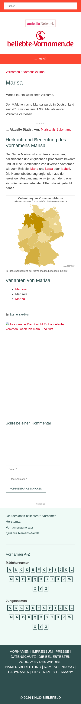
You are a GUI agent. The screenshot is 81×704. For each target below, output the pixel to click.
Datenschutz (23, 657)
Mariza (20, 299)
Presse (62, 651)
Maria (34, 169)
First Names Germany (52, 672)
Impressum (42, 651)
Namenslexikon (33, 72)
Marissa (21, 289)
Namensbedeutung (23, 667)
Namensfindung (59, 667)
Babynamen (18, 672)
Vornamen (13, 72)
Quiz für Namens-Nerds (22, 533)
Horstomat (13, 521)
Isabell (65, 169)
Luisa (49, 169)
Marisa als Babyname (56, 129)
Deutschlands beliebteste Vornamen (31, 516)
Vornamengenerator (19, 527)
